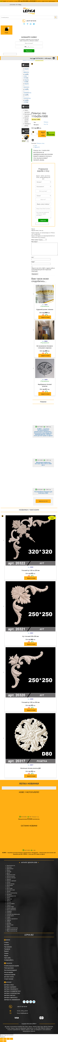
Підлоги (8, 900)
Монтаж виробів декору (26, 119)
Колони (8, 882)
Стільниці (9, 912)
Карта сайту (7, 958)
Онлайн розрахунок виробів (11, 966)
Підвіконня (9, 899)
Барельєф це (10, 868)
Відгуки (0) (37, 147)
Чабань (8, 926)
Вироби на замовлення (12, 1000)
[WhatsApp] (30, 24)
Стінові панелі (10, 915)
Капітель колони (11, 876)
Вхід (20, 4)
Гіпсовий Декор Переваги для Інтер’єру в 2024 (43, 492)
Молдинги (9, 894)
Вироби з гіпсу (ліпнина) (26, 76)
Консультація (50, 134)
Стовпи (8, 917)
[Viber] (24, 24)
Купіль (8, 887)
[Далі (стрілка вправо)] (4, 1041)
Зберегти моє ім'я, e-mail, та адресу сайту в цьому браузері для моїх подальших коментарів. (43, 269)
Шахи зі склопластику (12, 929)
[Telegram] (27, 24)
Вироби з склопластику (12, 993)
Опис (35, 145)
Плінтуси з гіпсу (40, 143)
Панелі (8, 897)
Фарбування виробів (9, 974)
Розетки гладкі (10, 906)
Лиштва (8, 891)
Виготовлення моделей (10, 970)
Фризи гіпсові (10, 925)
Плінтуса (46, 122)
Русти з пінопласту (11, 909)
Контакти (6, 944)
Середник (9, 911)
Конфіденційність (8, 960)
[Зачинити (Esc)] (11, 1039)
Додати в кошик (43, 133)
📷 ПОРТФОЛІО (38, 58)
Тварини (9, 920)
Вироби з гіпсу (9, 985)
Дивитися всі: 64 (43, 501)
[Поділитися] (8, 1039)
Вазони (8, 870)
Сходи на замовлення (12, 918)
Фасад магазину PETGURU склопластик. (29, 819)
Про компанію (8, 947)
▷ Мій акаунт (47, 58)
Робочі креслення (9, 968)
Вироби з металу (26, 101)
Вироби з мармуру (10, 987)
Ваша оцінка (35, 239)
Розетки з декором (11, 908)
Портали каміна (10, 903)
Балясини (9, 867)
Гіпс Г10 (46, 124)
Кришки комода (10, 883)
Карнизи (9, 879)
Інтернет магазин (8, 979)
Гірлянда (9, 871)
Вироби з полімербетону (12, 991)
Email (33, 262)
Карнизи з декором (11, 880)
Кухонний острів (11, 890)
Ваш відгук (34, 241)
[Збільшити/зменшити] (1, 1039)
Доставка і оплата (9, 977)
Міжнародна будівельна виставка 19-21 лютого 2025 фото (43, 463)
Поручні (9, 905)
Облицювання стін (11, 896)
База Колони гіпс (11, 865)
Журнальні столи (11, 874)
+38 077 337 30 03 (31, 21)
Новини (6, 953)
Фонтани (9, 923)
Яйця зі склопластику (12, 931)
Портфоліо (7, 949)
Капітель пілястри (11, 877)
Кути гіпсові (9, 888)
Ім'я (32, 257)
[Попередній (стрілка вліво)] (1, 1041)
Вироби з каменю (26, 80)
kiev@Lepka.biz (24, 1013)
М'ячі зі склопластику (12, 893)
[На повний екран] (4, 1039)
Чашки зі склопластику (12, 928)
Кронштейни (10, 885)
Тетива (8, 921)
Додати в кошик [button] (45, 317)
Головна (6, 942)
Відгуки (6, 955)
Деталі (8, 873)
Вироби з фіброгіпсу (10, 997)
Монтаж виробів (8, 972)
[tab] (44, 145)
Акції (31, 58)
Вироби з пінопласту (11, 989)
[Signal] (33, 24)
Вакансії (6, 951)
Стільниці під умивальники (13, 914)
